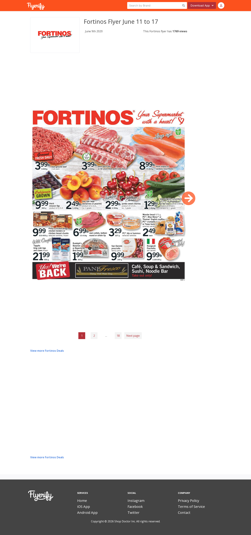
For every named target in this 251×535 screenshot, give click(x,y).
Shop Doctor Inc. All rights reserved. (137, 521)
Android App (87, 512)
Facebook (135, 506)
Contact (184, 512)
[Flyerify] (27, 5)
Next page (133, 336)
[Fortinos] (55, 35)
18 (118, 336)
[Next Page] (188, 198)
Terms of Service (191, 506)
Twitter (134, 512)
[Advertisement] (108, 84)
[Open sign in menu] (221, 5)
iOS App (83, 506)
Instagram (136, 500)
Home (82, 500)
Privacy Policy (188, 500)
